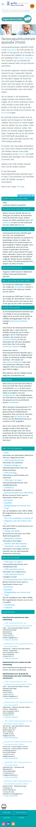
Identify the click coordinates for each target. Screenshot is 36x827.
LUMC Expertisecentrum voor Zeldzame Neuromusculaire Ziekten (18, 624)
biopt (21, 225)
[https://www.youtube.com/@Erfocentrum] (13, 823)
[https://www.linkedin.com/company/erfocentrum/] (8, 823)
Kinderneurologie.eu (12, 465)
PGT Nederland (20, 417)
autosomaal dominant (18, 321)
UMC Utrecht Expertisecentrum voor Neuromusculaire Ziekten (18, 722)
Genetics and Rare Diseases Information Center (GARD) (15, 545)
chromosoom (19, 287)
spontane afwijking (10, 339)
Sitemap (21, 818)
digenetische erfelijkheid (12, 362)
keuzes (16, 388)
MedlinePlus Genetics (13, 538)
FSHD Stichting (10, 473)
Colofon (6, 818)
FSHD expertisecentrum (14, 569)
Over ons (6, 812)
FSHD (6, 453)
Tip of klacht (21, 812)
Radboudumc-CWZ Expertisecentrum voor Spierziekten (18, 645)
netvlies (22, 154)
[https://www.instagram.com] (3, 823)
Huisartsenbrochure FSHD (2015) (19, 493)
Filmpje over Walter (12, 531)
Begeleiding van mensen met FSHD (17, 507)
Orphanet (8, 608)
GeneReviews (9, 605)
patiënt (9, 503)
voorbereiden (13, 402)
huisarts (9, 500)
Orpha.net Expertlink (11, 640)
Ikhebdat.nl (9, 488)
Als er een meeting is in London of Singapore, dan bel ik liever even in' (18, 521)
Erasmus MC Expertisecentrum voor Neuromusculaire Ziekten (18, 743)
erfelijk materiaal (25, 58)
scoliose (5, 113)
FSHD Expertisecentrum (14, 460)
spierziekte (11, 50)
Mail (19, 186)
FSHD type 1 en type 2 (13, 480)
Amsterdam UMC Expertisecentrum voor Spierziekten (17, 763)
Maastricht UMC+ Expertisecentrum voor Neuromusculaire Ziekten (18, 782)
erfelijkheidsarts (9, 395)
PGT (29, 407)
